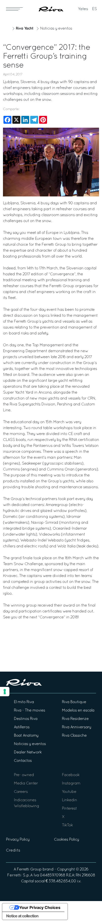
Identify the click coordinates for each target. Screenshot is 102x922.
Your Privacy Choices (39, 907)
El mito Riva (24, 702)
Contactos (23, 761)
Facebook (70, 775)
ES (94, 9)
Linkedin (69, 800)
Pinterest (69, 808)
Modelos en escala (78, 710)
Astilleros (21, 727)
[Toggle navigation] (14, 9)
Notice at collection (22, 915)
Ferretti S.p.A (20, 875)
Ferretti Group (29, 869)
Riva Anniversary (76, 727)
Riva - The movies (29, 710)
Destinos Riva (25, 719)
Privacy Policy (17, 839)
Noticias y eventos (56, 28)
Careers (21, 792)
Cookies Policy (66, 839)
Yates (83, 9)
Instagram (71, 783)
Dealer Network (28, 752)
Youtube (69, 792)
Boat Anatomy (26, 735)
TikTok (67, 825)
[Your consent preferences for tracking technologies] (4, 691)
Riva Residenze (75, 719)
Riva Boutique (74, 702)
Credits (13, 850)
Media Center (26, 783)
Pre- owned (24, 775)
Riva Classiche (74, 735)
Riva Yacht (24, 28)
